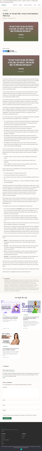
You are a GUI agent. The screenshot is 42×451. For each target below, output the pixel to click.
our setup (5, 376)
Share (15, 51)
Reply (4, 377)
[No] (40, 448)
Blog (2, 441)
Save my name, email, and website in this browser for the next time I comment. (20, 415)
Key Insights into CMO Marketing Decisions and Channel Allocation (10, 317)
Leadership (5, 10)
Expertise (3, 437)
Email (4, 405)
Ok (21, 449)
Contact (2, 443)
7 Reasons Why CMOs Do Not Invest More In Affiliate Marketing (11, 349)
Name (4, 400)
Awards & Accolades (5, 439)
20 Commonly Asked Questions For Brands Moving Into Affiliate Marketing (31, 318)
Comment (5, 387)
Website (4, 410)
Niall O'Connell (9, 370)
